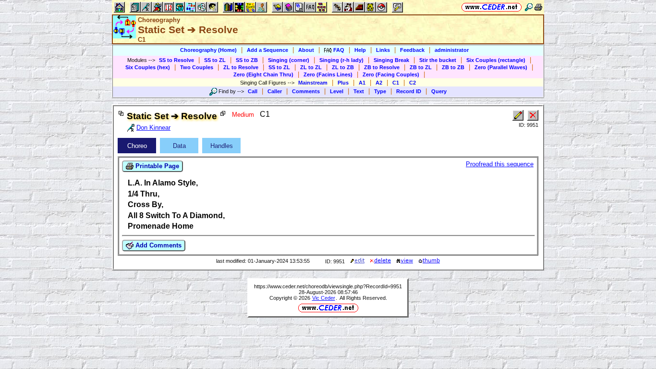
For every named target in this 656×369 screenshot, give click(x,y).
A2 (379, 83)
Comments (306, 91)
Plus (343, 83)
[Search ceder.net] (529, 7)
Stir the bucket (437, 60)
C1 (395, 83)
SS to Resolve (176, 60)
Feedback (412, 50)
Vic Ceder (323, 298)
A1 (362, 83)
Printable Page (156, 166)
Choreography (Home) (208, 50)
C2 (412, 83)
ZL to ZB (343, 67)
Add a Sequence (267, 50)
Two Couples (196, 67)
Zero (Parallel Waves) (500, 67)
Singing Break (391, 60)
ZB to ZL (421, 67)
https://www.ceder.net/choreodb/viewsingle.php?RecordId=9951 (328, 286)
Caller (274, 91)
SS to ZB (247, 60)
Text (358, 91)
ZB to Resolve (382, 67)
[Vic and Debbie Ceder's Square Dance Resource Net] (491, 7)
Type (380, 91)
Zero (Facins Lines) (328, 74)
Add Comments (158, 245)
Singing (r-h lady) (341, 60)
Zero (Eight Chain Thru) (263, 74)
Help (360, 50)
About (306, 50)
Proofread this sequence (500, 164)
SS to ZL (215, 60)
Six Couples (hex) (147, 67)
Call (252, 91)
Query (439, 91)
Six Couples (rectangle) (495, 60)
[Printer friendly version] (538, 7)
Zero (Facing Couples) (391, 74)
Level (336, 91)
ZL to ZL (311, 67)
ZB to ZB (453, 67)
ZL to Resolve (240, 67)
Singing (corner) (288, 60)
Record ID (408, 91)
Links (383, 50)
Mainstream (313, 83)
